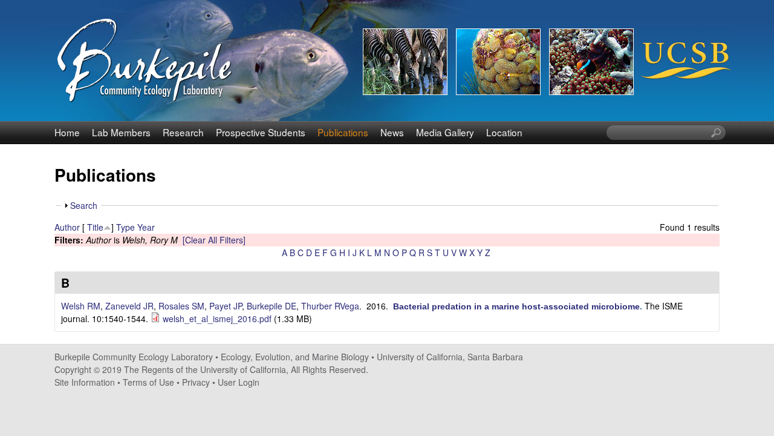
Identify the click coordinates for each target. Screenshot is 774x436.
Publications (342, 132)
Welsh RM (80, 306)
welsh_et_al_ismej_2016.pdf (217, 318)
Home (67, 132)
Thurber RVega (330, 306)
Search (83, 205)
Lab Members (121, 132)
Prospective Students (260, 132)
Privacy (196, 382)
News (392, 132)
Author (67, 227)
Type (125, 227)
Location (504, 132)
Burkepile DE (271, 306)
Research (183, 132)
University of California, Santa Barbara (450, 357)
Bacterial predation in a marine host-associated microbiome (516, 306)
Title (95, 227)
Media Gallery (445, 132)
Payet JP (225, 306)
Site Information (84, 382)
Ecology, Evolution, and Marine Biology (295, 357)
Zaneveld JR (129, 306)
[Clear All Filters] (214, 240)
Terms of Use (148, 382)
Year (146, 227)
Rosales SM (181, 306)
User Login (238, 382)
